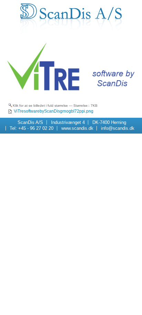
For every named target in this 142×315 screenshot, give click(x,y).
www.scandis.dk (77, 128)
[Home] (71, 18)
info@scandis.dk (117, 128)
